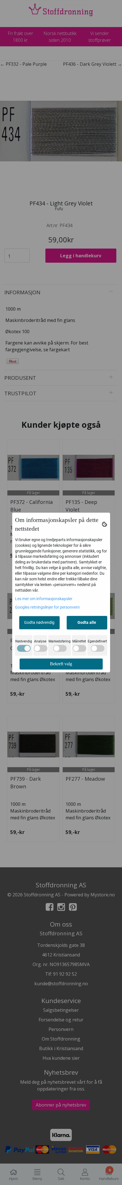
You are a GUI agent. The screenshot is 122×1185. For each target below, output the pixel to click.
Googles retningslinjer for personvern (47, 607)
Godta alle (86, 622)
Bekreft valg (61, 663)
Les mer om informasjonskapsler (43, 598)
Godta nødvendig (39, 622)
